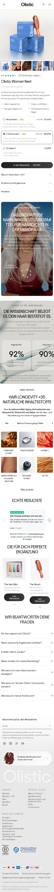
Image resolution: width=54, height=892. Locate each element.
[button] (50, 4)
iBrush (5, 805)
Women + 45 (8, 796)
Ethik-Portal (44, 878)
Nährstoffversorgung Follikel (30, 423)
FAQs (30, 804)
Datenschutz (8, 831)
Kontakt (6, 818)
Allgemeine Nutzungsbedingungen (13, 827)
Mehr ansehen (27, 489)
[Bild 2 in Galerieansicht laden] (16, 66)
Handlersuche (34, 796)
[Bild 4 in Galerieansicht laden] (37, 66)
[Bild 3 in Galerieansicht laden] (27, 66)
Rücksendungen (10, 820)
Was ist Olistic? (35, 793)
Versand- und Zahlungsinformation (12, 835)
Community (34, 807)
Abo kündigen (8, 839)
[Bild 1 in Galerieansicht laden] (6, 66)
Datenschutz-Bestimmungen (36, 874)
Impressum (7, 823)
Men (4, 799)
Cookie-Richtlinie (10, 874)
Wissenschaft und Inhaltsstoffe (37, 800)
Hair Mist (6, 802)
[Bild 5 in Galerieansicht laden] (48, 66)
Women (6, 793)
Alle (6, 423)
